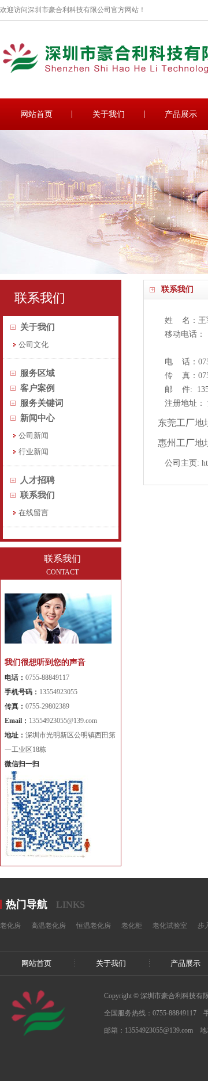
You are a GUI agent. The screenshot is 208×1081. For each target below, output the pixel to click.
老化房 (10, 926)
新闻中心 (37, 417)
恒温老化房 (93, 926)
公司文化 (33, 344)
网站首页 (36, 114)
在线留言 (33, 512)
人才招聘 (37, 480)
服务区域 (37, 373)
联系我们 (37, 495)
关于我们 (108, 114)
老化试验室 (170, 926)
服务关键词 (42, 403)
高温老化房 (48, 926)
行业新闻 (33, 451)
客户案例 (37, 388)
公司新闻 (33, 435)
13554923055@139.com (63, 721)
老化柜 (131, 926)
